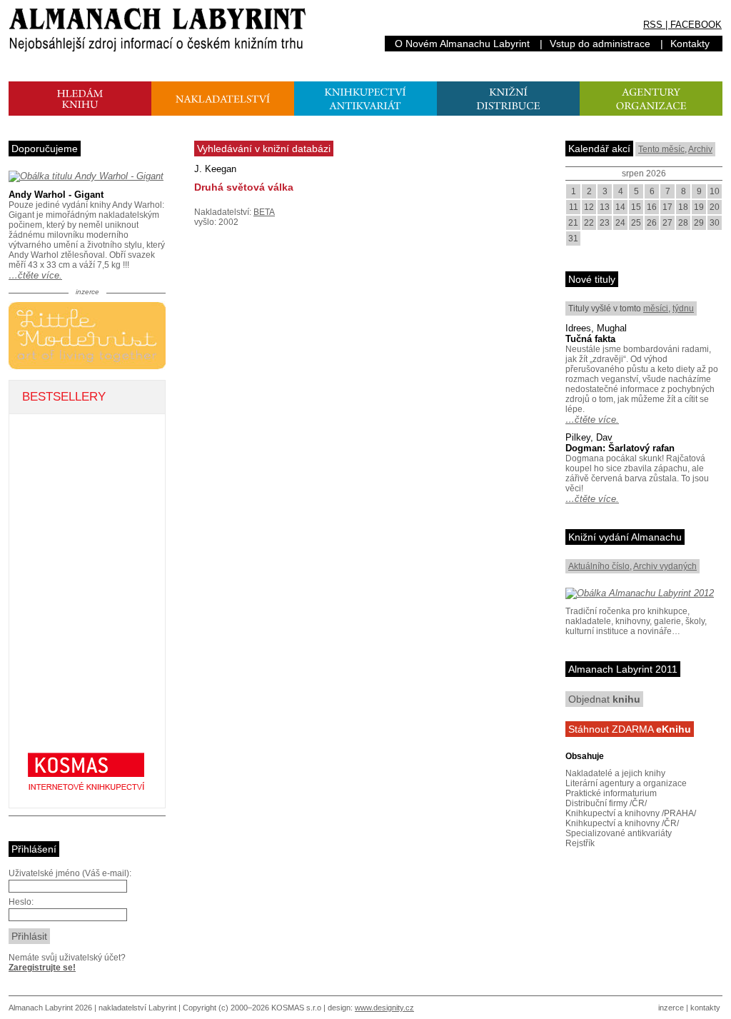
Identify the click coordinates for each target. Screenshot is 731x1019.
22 (589, 223)
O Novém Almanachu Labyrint (462, 43)
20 (715, 207)
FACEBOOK (696, 24)
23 (605, 223)
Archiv (700, 149)
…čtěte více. (35, 275)
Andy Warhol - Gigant (56, 194)
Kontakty (690, 43)
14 (620, 207)
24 (620, 223)
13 (605, 207)
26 (652, 223)
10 (715, 191)
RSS (652, 24)
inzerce (671, 1007)
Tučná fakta (590, 338)
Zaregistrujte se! (42, 968)
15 (636, 207)
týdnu (683, 308)
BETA (264, 212)
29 (699, 223)
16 (652, 207)
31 (573, 239)
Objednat (604, 699)
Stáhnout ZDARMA (629, 729)
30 (715, 223)
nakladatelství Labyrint (137, 1007)
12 (589, 207)
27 (667, 223)
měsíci (655, 308)
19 (699, 207)
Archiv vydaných (665, 566)
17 (667, 207)
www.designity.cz (384, 1007)
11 (573, 207)
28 (683, 223)
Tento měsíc (661, 149)
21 (573, 223)
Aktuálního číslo (599, 566)
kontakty (705, 1007)
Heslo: (21, 902)
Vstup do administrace (600, 43)
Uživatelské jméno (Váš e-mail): (70, 873)
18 (683, 207)
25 (636, 223)
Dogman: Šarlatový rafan (620, 448)
